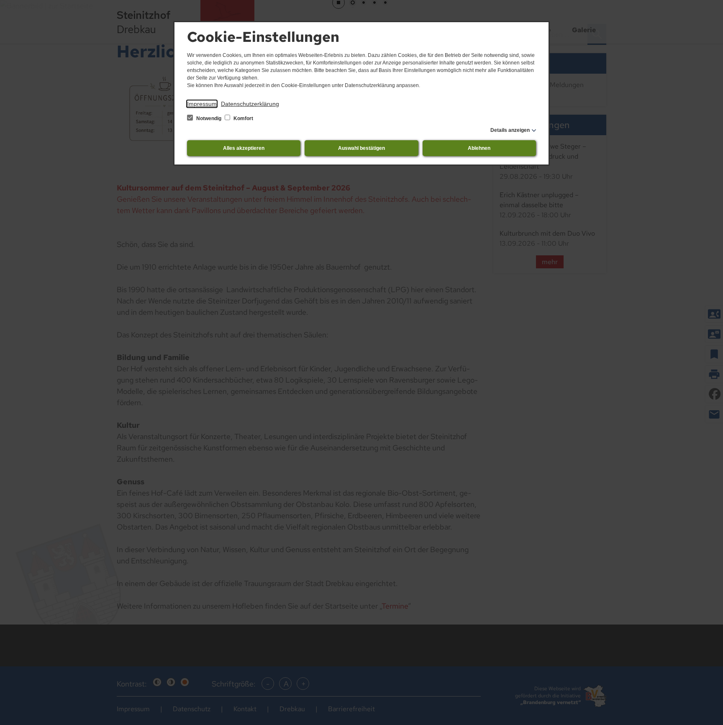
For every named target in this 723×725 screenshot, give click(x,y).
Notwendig (209, 118)
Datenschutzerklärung (250, 103)
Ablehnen (479, 148)
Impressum (202, 103)
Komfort (242, 118)
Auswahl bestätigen (361, 148)
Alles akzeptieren (243, 148)
